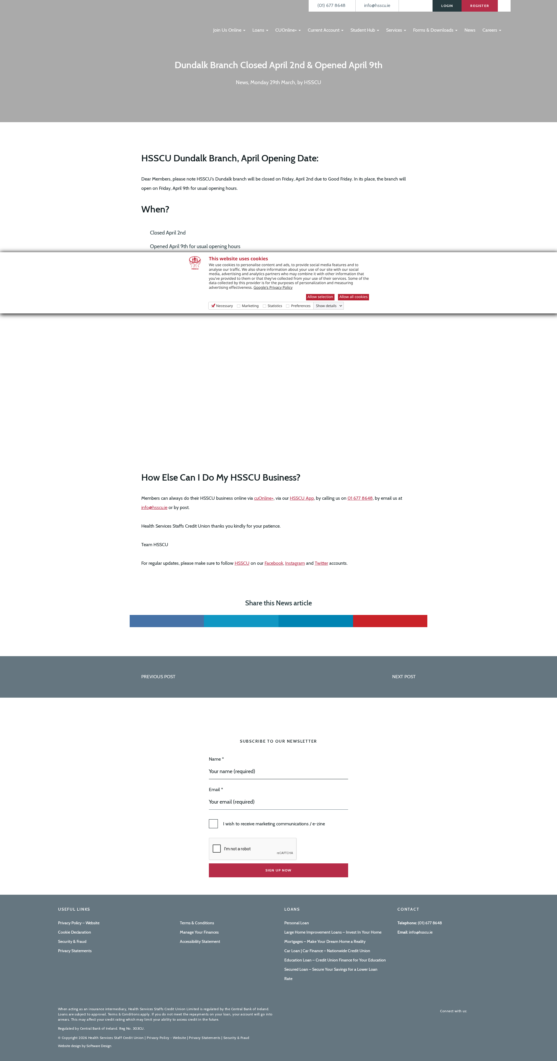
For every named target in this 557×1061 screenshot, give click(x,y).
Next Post (404, 676)
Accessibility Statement (200, 941)
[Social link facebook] (167, 621)
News (469, 30)
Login (447, 5)
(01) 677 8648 (430, 922)
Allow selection (320, 296)
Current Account (324, 30)
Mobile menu (220, 18)
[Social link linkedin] (315, 621)
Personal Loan (296, 922)
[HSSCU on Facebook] (475, 1011)
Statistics (275, 305)
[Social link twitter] (241, 621)
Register (479, 5)
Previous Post (158, 676)
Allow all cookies (353, 296)
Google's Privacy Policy (273, 287)
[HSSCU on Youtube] (485, 1011)
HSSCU (242, 563)
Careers (490, 30)
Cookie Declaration (74, 932)
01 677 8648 (360, 498)
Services (394, 30)
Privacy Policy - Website (166, 1037)
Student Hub (363, 30)
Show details (326, 306)
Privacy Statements (75, 950)
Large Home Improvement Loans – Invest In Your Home (332, 932)
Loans (258, 30)
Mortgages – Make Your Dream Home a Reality (325, 941)
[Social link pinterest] (390, 621)
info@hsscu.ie (154, 507)
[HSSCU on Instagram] (494, 1011)
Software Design (98, 1046)
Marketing (250, 305)
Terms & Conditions (197, 922)
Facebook (274, 563)
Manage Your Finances (199, 932)
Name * (216, 759)
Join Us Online (228, 30)
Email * (216, 789)
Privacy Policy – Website (79, 922)
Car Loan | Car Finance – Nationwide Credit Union (327, 950)
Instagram (295, 563)
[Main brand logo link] (87, 19)
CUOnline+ (286, 30)
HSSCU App (302, 498)
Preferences (300, 305)
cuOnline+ (264, 498)
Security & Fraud (72, 941)
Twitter (321, 563)
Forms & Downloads (434, 30)
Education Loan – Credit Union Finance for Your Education (335, 960)
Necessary (224, 305)
